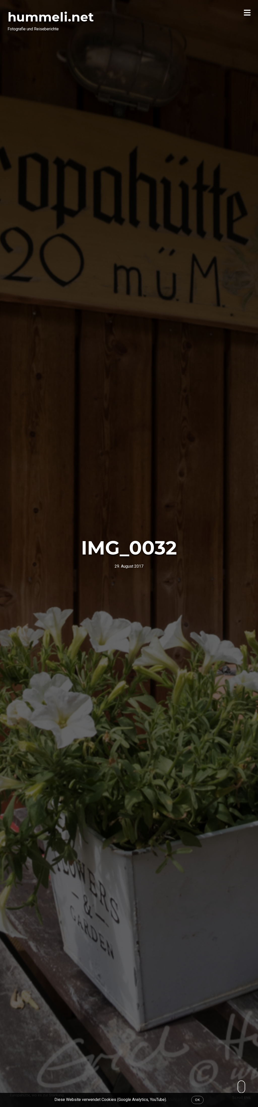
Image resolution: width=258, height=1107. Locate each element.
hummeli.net (51, 17)
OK (197, 1100)
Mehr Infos (177, 1099)
